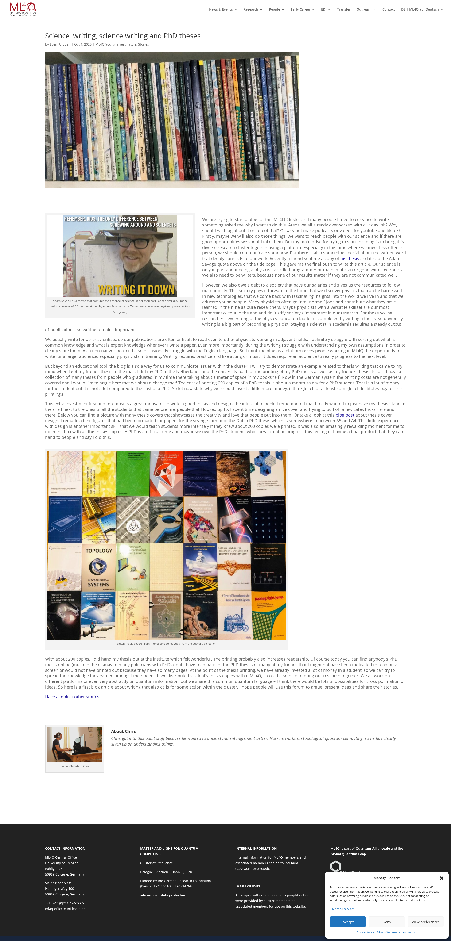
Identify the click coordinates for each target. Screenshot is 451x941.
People (274, 9)
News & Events (221, 9)
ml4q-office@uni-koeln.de (65, 909)
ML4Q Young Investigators (115, 44)
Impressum (409, 932)
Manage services (343, 909)
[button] (441, 878)
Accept (348, 921)
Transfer (343, 9)
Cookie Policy (365, 932)
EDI (323, 9)
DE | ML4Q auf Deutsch (420, 9)
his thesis (349, 258)
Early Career (300, 9)
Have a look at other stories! (73, 697)
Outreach (364, 9)
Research (251, 9)
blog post (345, 415)
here (294, 863)
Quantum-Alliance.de (373, 848)
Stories (143, 44)
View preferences (425, 921)
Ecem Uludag (60, 44)
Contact (388, 9)
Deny (387, 921)
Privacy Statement (388, 932)
